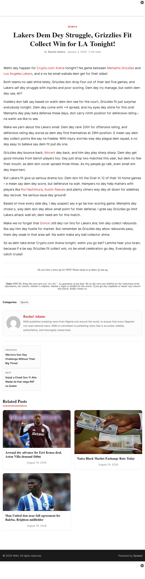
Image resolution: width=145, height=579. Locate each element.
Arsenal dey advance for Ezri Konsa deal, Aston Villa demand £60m (33, 454)
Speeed (137, 555)
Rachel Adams (56, 51)
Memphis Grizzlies (120, 68)
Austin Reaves (54, 189)
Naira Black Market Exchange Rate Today (106, 458)
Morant (49, 152)
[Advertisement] (72, 8)
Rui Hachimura (32, 189)
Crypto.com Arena (50, 68)
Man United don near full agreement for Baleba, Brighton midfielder (32, 517)
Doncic (45, 223)
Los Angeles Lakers (18, 73)
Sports (72, 27)
